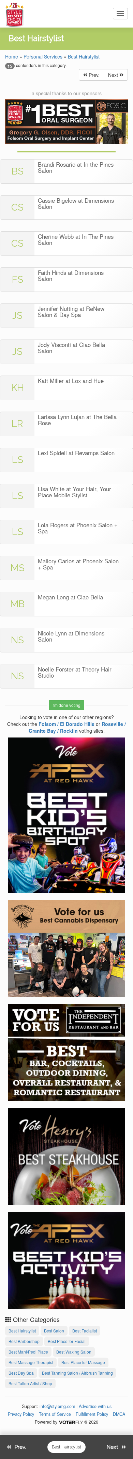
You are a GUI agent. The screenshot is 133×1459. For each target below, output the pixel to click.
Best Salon (54, 1330)
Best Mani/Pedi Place (28, 1352)
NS (17, 640)
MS (18, 568)
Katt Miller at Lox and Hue (71, 381)
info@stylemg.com (57, 1406)
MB (17, 604)
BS (18, 171)
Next (113, 74)
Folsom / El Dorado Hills (66, 723)
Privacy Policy (21, 1414)
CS (17, 207)
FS (17, 279)
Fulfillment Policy (92, 1414)
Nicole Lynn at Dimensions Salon (71, 636)
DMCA (119, 1414)
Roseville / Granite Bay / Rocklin (77, 727)
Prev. (93, 74)
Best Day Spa (21, 1373)
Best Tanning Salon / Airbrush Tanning (77, 1373)
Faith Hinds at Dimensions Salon (71, 275)
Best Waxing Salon (73, 1352)
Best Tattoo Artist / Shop (30, 1383)
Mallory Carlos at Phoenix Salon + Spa (78, 564)
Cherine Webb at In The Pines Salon (76, 239)
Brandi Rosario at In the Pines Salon (76, 167)
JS (17, 315)
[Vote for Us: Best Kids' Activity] (66, 1259)
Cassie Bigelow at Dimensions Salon (76, 203)
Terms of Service (55, 1414)
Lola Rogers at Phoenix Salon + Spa (78, 528)
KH (17, 387)
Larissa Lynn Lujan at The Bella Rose (77, 420)
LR (17, 423)
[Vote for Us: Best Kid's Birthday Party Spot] (66, 814)
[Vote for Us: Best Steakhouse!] (66, 1155)
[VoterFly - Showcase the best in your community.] (71, 1422)
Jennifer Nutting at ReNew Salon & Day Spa (71, 311)
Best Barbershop (24, 1341)
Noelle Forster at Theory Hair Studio (75, 672)
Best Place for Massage (83, 1362)
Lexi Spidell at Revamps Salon (76, 453)
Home (11, 56)
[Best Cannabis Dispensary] (66, 947)
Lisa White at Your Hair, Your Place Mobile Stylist (74, 492)
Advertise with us (95, 1406)
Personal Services (43, 56)
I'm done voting (66, 705)
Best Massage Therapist (31, 1362)
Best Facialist (84, 1330)
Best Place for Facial (67, 1341)
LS (17, 459)
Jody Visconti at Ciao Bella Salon (71, 348)
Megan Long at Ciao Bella (70, 597)
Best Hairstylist (84, 56)
